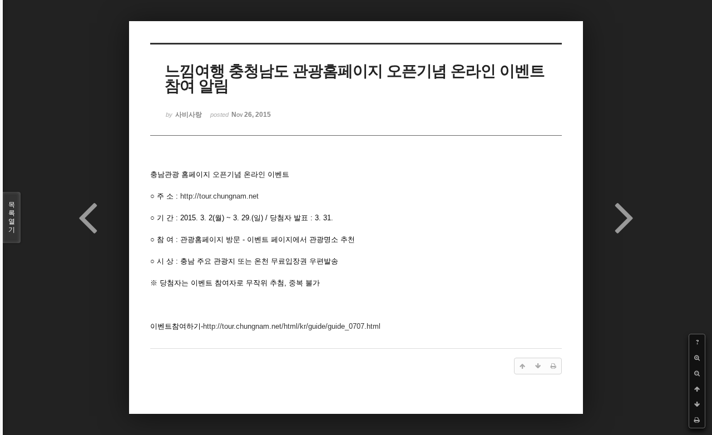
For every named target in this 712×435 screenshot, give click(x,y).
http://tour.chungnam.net (219, 196)
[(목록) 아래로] (697, 404)
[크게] (697, 357)
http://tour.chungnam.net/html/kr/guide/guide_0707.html (291, 326)
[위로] (697, 389)
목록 (11, 217)
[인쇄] (697, 420)
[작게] (697, 373)
